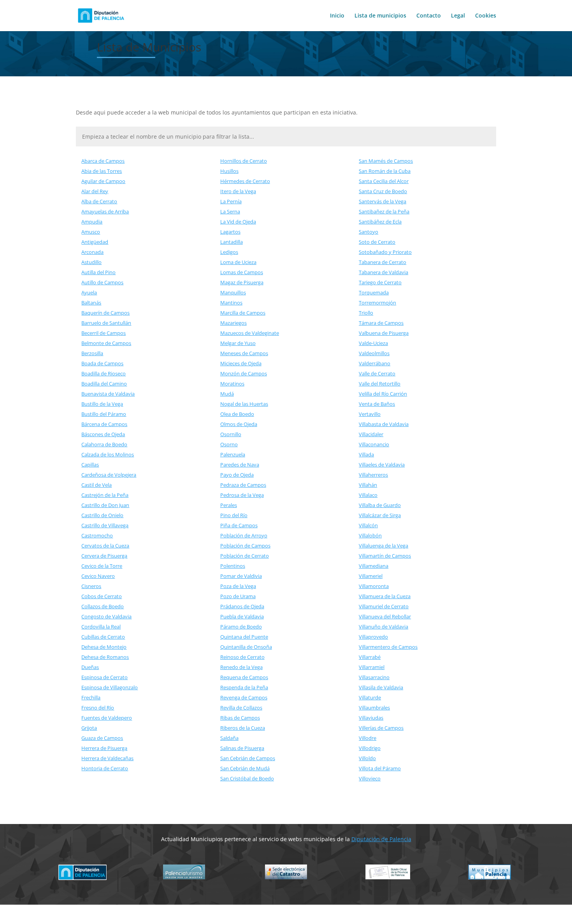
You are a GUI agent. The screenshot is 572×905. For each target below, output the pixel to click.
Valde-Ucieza (373, 343)
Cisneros (91, 586)
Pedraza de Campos (243, 484)
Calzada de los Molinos (107, 454)
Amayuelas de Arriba (105, 211)
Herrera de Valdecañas (107, 758)
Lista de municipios (380, 16)
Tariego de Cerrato (380, 282)
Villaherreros (373, 474)
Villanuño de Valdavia (383, 626)
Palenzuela (232, 454)
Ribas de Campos (240, 717)
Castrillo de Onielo (102, 515)
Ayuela (89, 292)
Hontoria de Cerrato (104, 768)
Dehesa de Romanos (105, 656)
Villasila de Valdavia (381, 687)
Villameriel (371, 575)
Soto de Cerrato (377, 241)
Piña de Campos (239, 525)
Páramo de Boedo (241, 626)
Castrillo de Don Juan (105, 505)
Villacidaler (371, 434)
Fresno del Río (97, 707)
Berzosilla (92, 353)
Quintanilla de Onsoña (246, 646)
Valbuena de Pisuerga (384, 332)
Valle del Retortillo (379, 383)
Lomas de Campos (241, 272)
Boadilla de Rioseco (103, 373)
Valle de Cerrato (377, 373)
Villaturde (370, 697)
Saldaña (229, 737)
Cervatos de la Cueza (105, 545)
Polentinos (232, 565)
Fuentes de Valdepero (106, 717)
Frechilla (90, 697)
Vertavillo (370, 413)
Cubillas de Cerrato (103, 636)
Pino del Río (233, 515)
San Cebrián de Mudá (245, 768)
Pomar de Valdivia (241, 575)
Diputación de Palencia (381, 839)
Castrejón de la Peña (104, 494)
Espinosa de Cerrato (104, 677)
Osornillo (230, 434)
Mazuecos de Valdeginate (249, 332)
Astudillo (91, 262)
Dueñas (90, 667)
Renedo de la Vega (241, 667)
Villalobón (370, 535)
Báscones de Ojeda (103, 434)
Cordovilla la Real (101, 626)
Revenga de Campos (243, 697)
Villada (366, 454)
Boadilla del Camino (104, 383)
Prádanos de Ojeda (242, 606)
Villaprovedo (373, 636)
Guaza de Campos (102, 737)
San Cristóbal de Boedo (247, 778)
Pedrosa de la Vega (242, 494)
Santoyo (368, 231)
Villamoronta (374, 586)
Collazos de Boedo (102, 606)
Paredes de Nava (239, 464)
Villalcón (368, 525)
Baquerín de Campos (105, 312)
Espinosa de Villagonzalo (109, 687)
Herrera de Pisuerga (104, 748)
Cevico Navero (98, 575)
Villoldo (367, 758)
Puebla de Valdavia (242, 616)
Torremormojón (377, 302)
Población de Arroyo (243, 535)
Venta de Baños (377, 403)
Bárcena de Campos (104, 424)
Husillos (229, 170)
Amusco (90, 231)
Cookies (485, 16)
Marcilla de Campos (242, 312)
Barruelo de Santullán (106, 322)
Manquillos (233, 292)
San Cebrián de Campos (247, 758)
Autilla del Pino (98, 272)
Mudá (227, 393)
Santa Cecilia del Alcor (384, 181)
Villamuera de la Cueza (385, 596)
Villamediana (373, 565)
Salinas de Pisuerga (242, 748)
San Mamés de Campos (386, 160)
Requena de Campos (244, 677)
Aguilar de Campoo (103, 181)
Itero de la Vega (238, 191)
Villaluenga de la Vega (383, 545)
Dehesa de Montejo (103, 646)
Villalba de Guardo (380, 505)
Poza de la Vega (238, 586)
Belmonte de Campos (106, 343)
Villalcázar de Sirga (380, 515)
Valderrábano (374, 363)
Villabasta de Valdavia (384, 424)
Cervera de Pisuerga (104, 555)
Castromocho (97, 535)
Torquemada (374, 292)
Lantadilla (231, 241)
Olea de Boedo (237, 413)
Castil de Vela (96, 484)
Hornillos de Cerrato (243, 160)
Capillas (90, 464)
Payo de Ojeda (237, 474)
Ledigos (229, 251)
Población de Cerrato (244, 555)
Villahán (368, 484)
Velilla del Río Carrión (383, 393)
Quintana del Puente (244, 636)
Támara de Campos (381, 322)
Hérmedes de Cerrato (245, 181)
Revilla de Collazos (241, 707)
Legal (458, 16)
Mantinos (231, 302)
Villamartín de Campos (385, 555)
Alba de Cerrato (99, 201)
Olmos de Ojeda (238, 424)
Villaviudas (371, 717)
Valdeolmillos (374, 353)
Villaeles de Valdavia (382, 464)
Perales (228, 505)
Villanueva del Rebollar (385, 616)
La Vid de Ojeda (238, 221)
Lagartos (230, 231)
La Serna (230, 211)
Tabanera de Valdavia (383, 272)
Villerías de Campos (381, 727)
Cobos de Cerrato (101, 596)
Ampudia (91, 221)
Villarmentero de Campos (388, 646)
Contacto (428, 16)
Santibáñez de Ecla (380, 221)
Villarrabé (370, 656)
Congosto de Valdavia (106, 616)
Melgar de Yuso (238, 343)
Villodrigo (370, 748)
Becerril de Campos (103, 332)
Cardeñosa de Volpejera (108, 474)
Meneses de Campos (244, 353)
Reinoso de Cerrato (242, 656)
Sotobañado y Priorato (385, 251)
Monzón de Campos (243, 373)
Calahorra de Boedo (104, 444)
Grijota (89, 727)
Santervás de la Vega (382, 201)
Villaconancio (374, 444)
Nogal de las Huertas (244, 403)
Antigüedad (94, 241)
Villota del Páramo (380, 768)
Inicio (337, 16)
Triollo (366, 312)
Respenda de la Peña (244, 687)
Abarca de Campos (103, 160)
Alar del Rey (94, 191)
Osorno (229, 444)
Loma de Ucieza (238, 262)
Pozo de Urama (238, 596)
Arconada (92, 251)
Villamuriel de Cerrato (384, 606)
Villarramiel (371, 667)
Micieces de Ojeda (240, 363)
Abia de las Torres (101, 170)
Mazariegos (233, 322)
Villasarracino (374, 677)
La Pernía (231, 201)
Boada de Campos (102, 363)
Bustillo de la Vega (102, 403)
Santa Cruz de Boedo (383, 191)
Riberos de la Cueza (242, 727)
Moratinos (232, 383)
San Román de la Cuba (385, 170)
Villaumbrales (374, 707)
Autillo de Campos (102, 282)
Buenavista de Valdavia (108, 393)
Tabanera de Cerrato (382, 262)
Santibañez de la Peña (384, 211)
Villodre (367, 737)
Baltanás (91, 302)
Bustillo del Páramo (103, 413)
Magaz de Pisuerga (241, 282)
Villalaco (368, 494)
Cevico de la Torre (101, 565)
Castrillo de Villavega (104, 525)
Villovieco (370, 778)
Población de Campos (245, 545)
